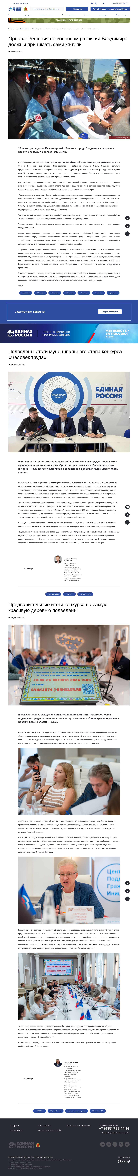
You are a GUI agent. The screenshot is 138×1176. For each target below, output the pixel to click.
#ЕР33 (69, 594)
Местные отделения (68, 15)
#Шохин (84, 293)
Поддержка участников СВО (69, 20)
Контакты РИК (16, 1130)
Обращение (77, 9)
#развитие (113, 293)
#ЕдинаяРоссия (85, 594)
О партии (11, 15)
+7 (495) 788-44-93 (114, 1128)
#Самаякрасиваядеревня (76, 1111)
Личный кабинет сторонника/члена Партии (110, 9)
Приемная (86, 15)
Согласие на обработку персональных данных (25, 1169)
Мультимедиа (103, 15)
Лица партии (27, 15)
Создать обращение (110, 312)
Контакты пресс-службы (49, 1130)
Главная (11, 29)
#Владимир (26, 293)
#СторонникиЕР (97, 1111)
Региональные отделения (78, 1126)
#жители (98, 293)
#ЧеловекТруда (53, 594)
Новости (34, 29)
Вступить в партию (122, 15)
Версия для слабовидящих (120, 3)
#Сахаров (54, 293)
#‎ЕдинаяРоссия (55, 1111)
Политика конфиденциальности (20, 1165)
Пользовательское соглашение (19, 1163)
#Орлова (40, 293)
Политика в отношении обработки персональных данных (29, 1167)
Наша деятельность (46, 15)
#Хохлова (69, 293)
